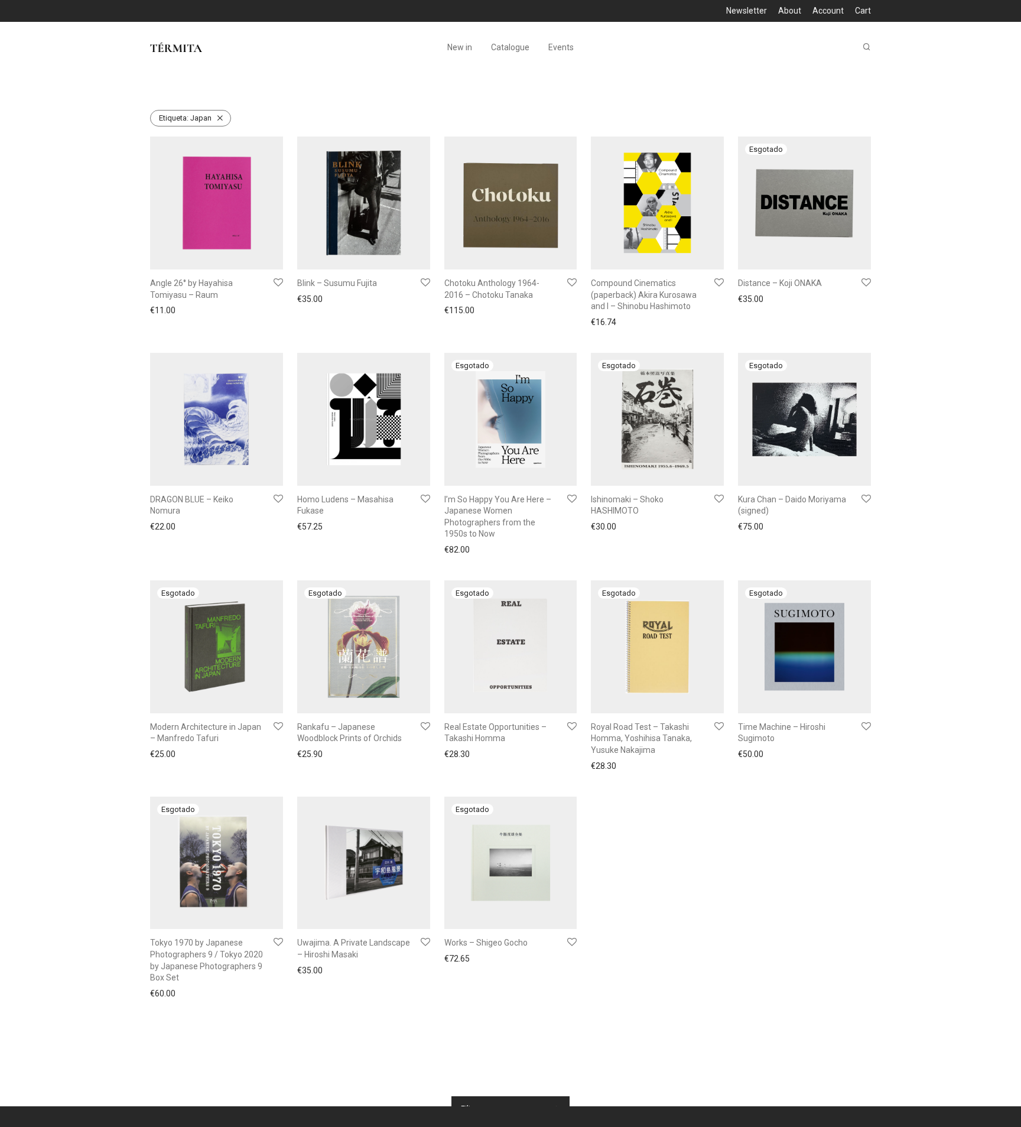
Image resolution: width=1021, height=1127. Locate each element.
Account (828, 11)
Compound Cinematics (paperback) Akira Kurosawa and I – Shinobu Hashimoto (644, 294)
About (789, 11)
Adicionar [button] (164, 310)
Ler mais (750, 300)
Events (561, 47)
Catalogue (510, 47)
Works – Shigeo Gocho (486, 942)
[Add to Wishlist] (278, 283)
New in (459, 47)
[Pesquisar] (866, 47)
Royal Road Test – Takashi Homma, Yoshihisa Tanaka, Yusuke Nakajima (641, 738)
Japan (185, 117)
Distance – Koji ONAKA (780, 283)
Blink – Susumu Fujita (337, 283)
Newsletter (746, 11)
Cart (863, 11)
